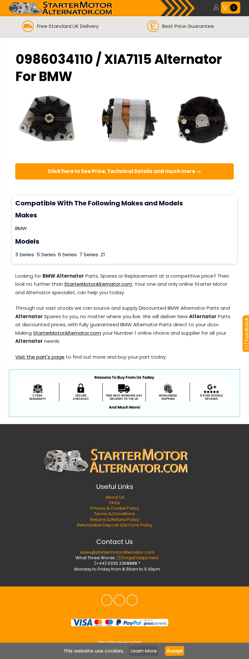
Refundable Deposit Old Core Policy (114, 525)
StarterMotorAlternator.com (98, 284)
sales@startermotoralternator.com (117, 552)
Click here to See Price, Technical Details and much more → (124, 171)
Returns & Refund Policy (114, 519)
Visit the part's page (40, 356)
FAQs (114, 503)
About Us (114, 497)
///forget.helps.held (138, 558)
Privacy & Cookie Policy (114, 508)
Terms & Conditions (114, 514)
